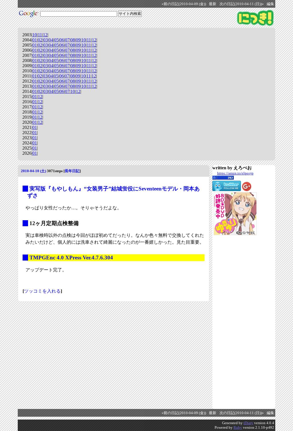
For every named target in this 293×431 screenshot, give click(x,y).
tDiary (248, 423)
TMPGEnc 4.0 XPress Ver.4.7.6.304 (71, 258)
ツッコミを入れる (42, 291)
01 (34, 39)
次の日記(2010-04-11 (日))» (241, 4)
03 (45, 39)
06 (62, 39)
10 (34, 34)
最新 (212, 4)
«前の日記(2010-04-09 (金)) (184, 4)
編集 (270, 4)
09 (78, 39)
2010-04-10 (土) (33, 171)
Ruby (237, 427)
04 (51, 39)
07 (67, 39)
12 (45, 34)
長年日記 (72, 171)
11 (40, 34)
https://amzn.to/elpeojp (235, 173)
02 (40, 39)
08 (72, 39)
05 (56, 39)
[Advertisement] (235, 322)
